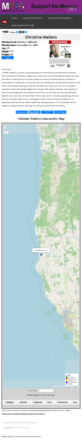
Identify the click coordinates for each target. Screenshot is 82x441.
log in (8, 427)
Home (14, 18)
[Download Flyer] (47, 112)
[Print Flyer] (60, 112)
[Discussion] (22, 112)
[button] (41, 254)
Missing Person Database (59, 18)
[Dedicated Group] (8, 57)
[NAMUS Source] (35, 112)
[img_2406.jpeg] (60, 54)
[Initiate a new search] (6, 132)
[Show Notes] (77, 133)
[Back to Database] (6, 32)
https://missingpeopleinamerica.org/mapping (23, 413)
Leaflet (55, 387)
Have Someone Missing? (22, 25)
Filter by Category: (32, 390)
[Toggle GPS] (77, 126)
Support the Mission (32, 18)
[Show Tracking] (77, 129)
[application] (18, 18)
